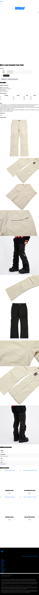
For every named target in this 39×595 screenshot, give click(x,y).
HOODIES (2, 567)
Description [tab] (4, 79)
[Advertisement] (19, 535)
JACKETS (2, 572)
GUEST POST (3, 565)
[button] (1, 4)
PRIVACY (2, 561)
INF (2, 551)
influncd (1, 1)
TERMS (2, 562)
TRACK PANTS (3, 570)
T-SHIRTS (2, 571)
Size (3, 71)
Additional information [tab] (13, 79)
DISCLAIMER (3, 560)
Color (3, 72)
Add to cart (6, 75)
